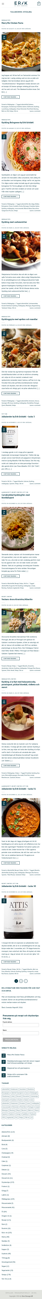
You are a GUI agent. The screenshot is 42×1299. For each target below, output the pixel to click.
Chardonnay (12, 107)
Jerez (31, 1100)
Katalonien (14, 1103)
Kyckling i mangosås (28, 971)
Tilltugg (4, 1258)
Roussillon (36, 208)
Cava (26, 1093)
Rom (3, 1224)
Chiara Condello (14, 206)
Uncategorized (7, 1262)
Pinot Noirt (30, 109)
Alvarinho (31, 666)
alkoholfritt (24, 104)
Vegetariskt (6, 1270)
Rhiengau (28, 873)
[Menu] (3, 3)
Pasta (18, 109)
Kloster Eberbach (7, 306)
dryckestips (5, 668)
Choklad (4, 1157)
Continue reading (10, 97)
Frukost (4, 1186)
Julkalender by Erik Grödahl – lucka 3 (18, 416)
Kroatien (22, 1103)
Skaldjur (4, 1241)
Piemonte (23, 109)
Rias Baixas (36, 668)
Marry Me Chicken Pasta (12, 23)
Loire (3, 775)
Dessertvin (26, 1096)
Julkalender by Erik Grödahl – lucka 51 (19, 788)
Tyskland (4, 308)
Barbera (31, 104)
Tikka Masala (11, 875)
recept (33, 586)
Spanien (11, 484)
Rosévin (24, 1110)
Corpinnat (5, 1165)
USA (8, 111)
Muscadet (21, 775)
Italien (24, 107)
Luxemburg (5, 109)
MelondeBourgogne (11, 775)
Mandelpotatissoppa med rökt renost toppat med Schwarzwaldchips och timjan (23, 1062)
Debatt (4, 1169)
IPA (8, 403)
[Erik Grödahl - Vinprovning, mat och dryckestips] (21, 3)
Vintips (11, 111)
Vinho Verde (10, 670)
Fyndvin (20, 1100)
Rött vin (4, 111)
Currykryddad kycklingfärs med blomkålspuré (16, 496)
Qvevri (3, 405)
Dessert (18, 1096)
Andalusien (14, 1089)
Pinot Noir (27, 775)
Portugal (36, 403)
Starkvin (11, 1114)
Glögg (4, 1190)
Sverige (18, 1114)
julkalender (5, 1103)
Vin (16, 1117)
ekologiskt (5, 1100)
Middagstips (6, 20)
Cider (3, 1161)
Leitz (15, 873)
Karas (11, 403)
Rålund (26, 208)
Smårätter (5, 1245)
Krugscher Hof (13, 586)
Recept (14, 492)
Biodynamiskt (6, 1140)
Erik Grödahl (26, 28)
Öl (2, 1211)
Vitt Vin (4, 414)
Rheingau (28, 306)
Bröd (3, 1144)
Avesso (37, 401)
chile (13, 1096)
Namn (5, 1030)
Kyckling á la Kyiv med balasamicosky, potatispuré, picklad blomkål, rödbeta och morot (20, 684)
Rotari (30, 208)
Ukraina (18, 777)
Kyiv (38, 773)
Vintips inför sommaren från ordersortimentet (17, 1075)
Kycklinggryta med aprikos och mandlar (20, 319)
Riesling (36, 109)
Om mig (34, 1293)
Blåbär (37, 204)
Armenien (31, 401)
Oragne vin (5, 1216)
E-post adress (7, 1022)
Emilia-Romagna (24, 206)
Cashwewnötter (33, 303)
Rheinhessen (5, 777)
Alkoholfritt (6, 492)
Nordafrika (30, 403)
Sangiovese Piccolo (7, 211)
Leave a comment (35, 111)
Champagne (33, 1093)
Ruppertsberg (36, 306)
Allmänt (5, 1136)
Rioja (18, 1110)
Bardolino (31, 1089)
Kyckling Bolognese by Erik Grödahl (18, 122)
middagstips (12, 109)
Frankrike (19, 107)
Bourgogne (5, 107)
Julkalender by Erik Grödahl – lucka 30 (19, 886)
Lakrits (4, 1195)
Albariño (20, 481)
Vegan (4, 1266)
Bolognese (5, 206)
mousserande (19, 208)
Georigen (4, 403)
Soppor (4, 1249)
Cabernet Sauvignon (17, 1093)
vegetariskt (16, 588)
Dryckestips (6, 1182)
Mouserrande (6, 1203)
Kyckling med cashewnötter (14, 222)
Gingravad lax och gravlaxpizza (18, 1068)
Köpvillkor (9, 1293)
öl (32, 1117)
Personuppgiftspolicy (22, 1293)
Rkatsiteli (8, 405)
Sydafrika (25, 1114)
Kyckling (36, 107)
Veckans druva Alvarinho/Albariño (17, 599)
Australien (23, 1089)
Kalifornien (30, 107)
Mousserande (6, 1207)
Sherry (37, 1110)
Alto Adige (32, 204)
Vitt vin (16, 111)
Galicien (26, 481)
